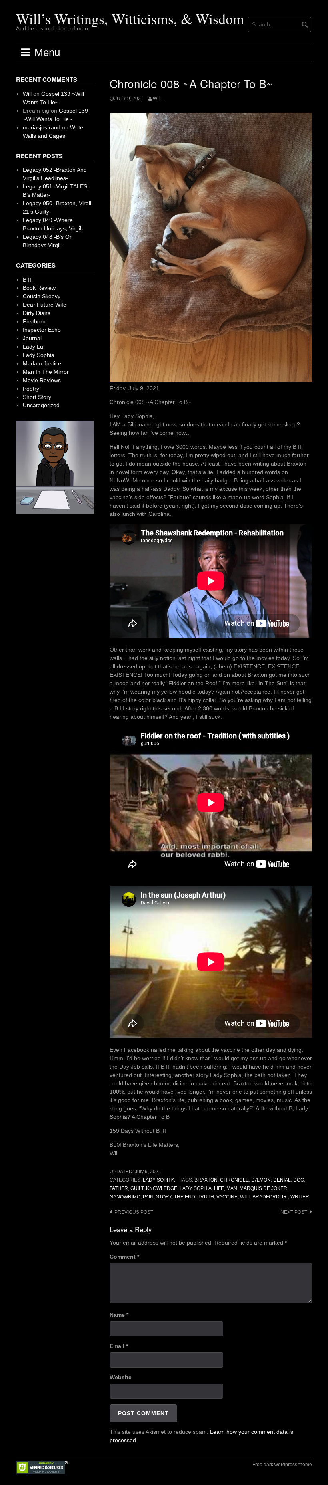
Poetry (31, 388)
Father (119, 1188)
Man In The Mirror (46, 372)
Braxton (206, 1180)
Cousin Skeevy (41, 296)
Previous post (133, 1212)
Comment (124, 1256)
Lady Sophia (159, 1180)
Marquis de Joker (263, 1188)
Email (119, 1346)
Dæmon (261, 1180)
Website (121, 1377)
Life (219, 1188)
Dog (298, 1180)
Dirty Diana (37, 313)
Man (231, 1188)
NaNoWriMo (125, 1196)
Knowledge (161, 1188)
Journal (32, 338)
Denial (282, 1180)
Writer (299, 1196)
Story (164, 1196)
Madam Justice (42, 363)
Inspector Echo (42, 330)
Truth (206, 1196)
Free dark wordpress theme (282, 1464)
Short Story (37, 397)
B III (28, 279)
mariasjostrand (41, 127)
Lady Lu (33, 346)
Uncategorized (41, 405)
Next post (293, 1212)
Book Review (39, 288)
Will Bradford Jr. (264, 1196)
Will (158, 98)
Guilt (137, 1188)
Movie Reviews (42, 380)
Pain (148, 1196)
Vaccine (227, 1196)
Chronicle (234, 1180)
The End (184, 1196)
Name (119, 1315)
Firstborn (34, 321)
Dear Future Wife (44, 304)
